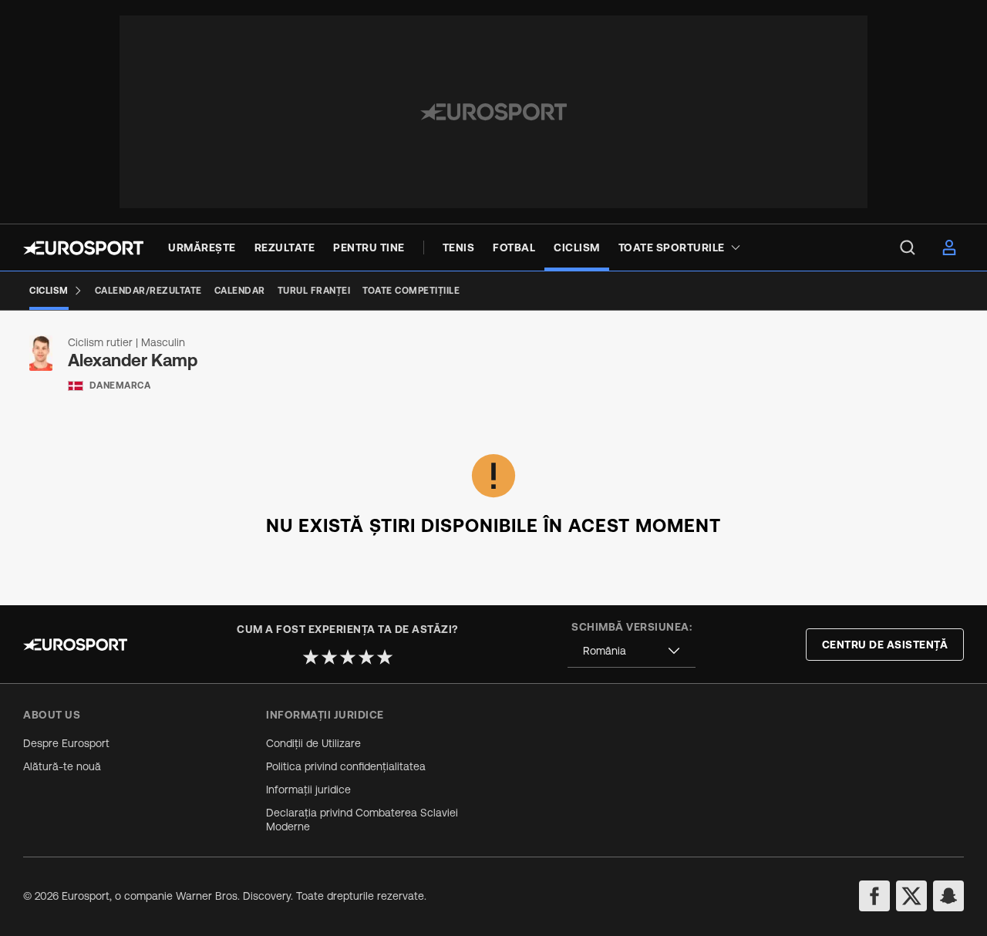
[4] (366, 657)
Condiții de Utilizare (313, 743)
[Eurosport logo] (83, 248)
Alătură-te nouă (62, 766)
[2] (329, 657)
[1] (310, 657)
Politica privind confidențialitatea (346, 766)
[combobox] (632, 651)
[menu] (907, 247)
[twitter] (911, 895)
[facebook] (874, 895)
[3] (348, 657)
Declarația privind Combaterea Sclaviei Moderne (362, 819)
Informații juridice (308, 789)
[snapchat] (948, 895)
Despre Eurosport (66, 743)
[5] (385, 657)
